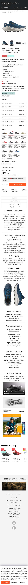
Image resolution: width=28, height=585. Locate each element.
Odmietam (22, 582)
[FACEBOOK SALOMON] (14, 528)
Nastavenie (14, 582)
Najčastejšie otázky (14, 204)
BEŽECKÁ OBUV (9, 11)
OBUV (3, 11)
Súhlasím (5, 582)
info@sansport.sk (12, 478)
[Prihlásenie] (18, 7)
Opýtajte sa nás (14, 207)
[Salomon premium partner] (5, 96)
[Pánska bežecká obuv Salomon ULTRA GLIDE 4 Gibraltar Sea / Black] (14, 26)
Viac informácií (12, 579)
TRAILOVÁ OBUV (17, 11)
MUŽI (9, 12)
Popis (14, 198)
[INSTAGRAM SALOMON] (14, 523)
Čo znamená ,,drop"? (14, 331)
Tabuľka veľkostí (14, 201)
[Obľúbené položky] (21, 8)
